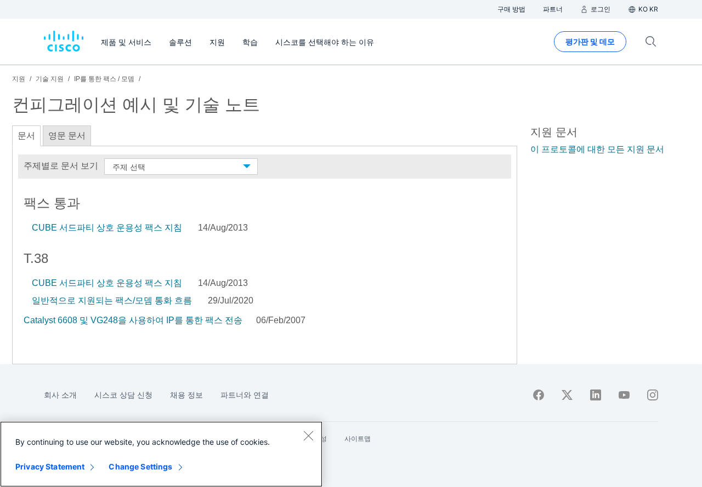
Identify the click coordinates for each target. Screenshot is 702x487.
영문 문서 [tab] (67, 135)
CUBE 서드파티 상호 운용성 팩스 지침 (107, 227)
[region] (161, 454)
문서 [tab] (26, 135)
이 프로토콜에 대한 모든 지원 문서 (597, 149)
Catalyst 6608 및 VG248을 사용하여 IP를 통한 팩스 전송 (134, 320)
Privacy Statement (49, 466)
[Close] (308, 435)
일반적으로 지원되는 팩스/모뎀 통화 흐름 (112, 300)
